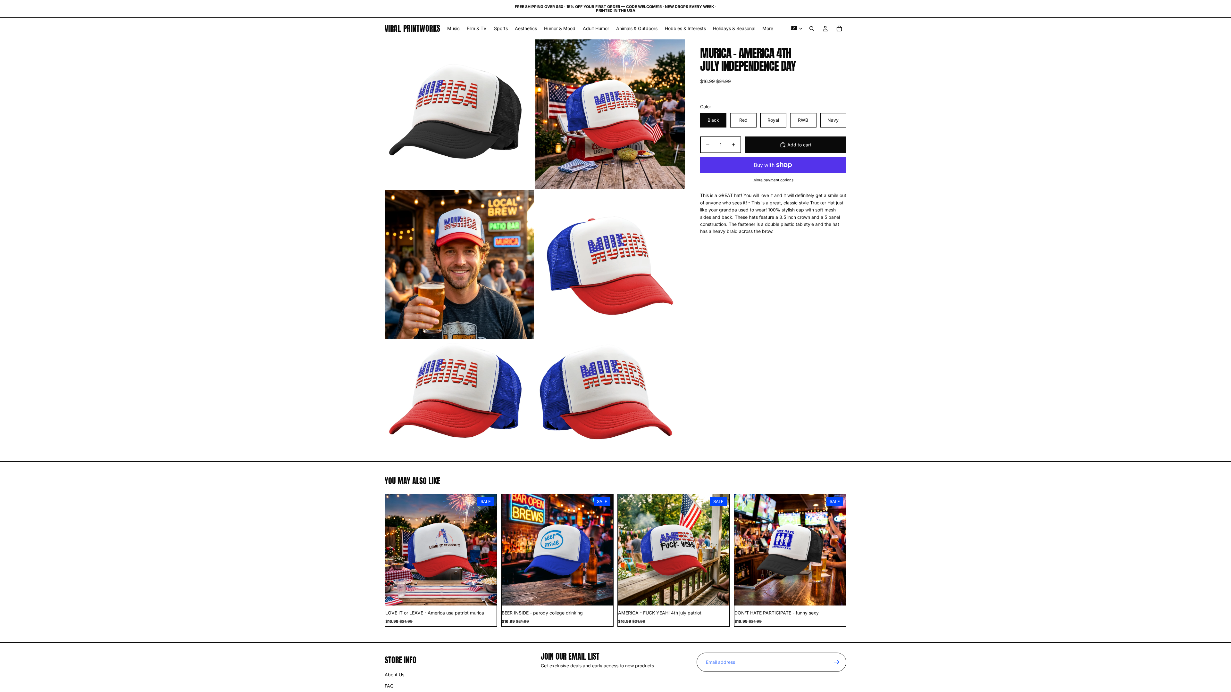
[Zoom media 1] (459, 114)
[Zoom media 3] (459, 264)
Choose (608, 595)
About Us (394, 675)
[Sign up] (836, 662)
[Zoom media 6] (610, 393)
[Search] (812, 28)
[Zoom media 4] (610, 264)
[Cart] (839, 28)
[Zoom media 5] (459, 393)
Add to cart (799, 144)
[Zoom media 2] (610, 114)
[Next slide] (487, 550)
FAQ (389, 685)
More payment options (773, 180)
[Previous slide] (395, 550)
